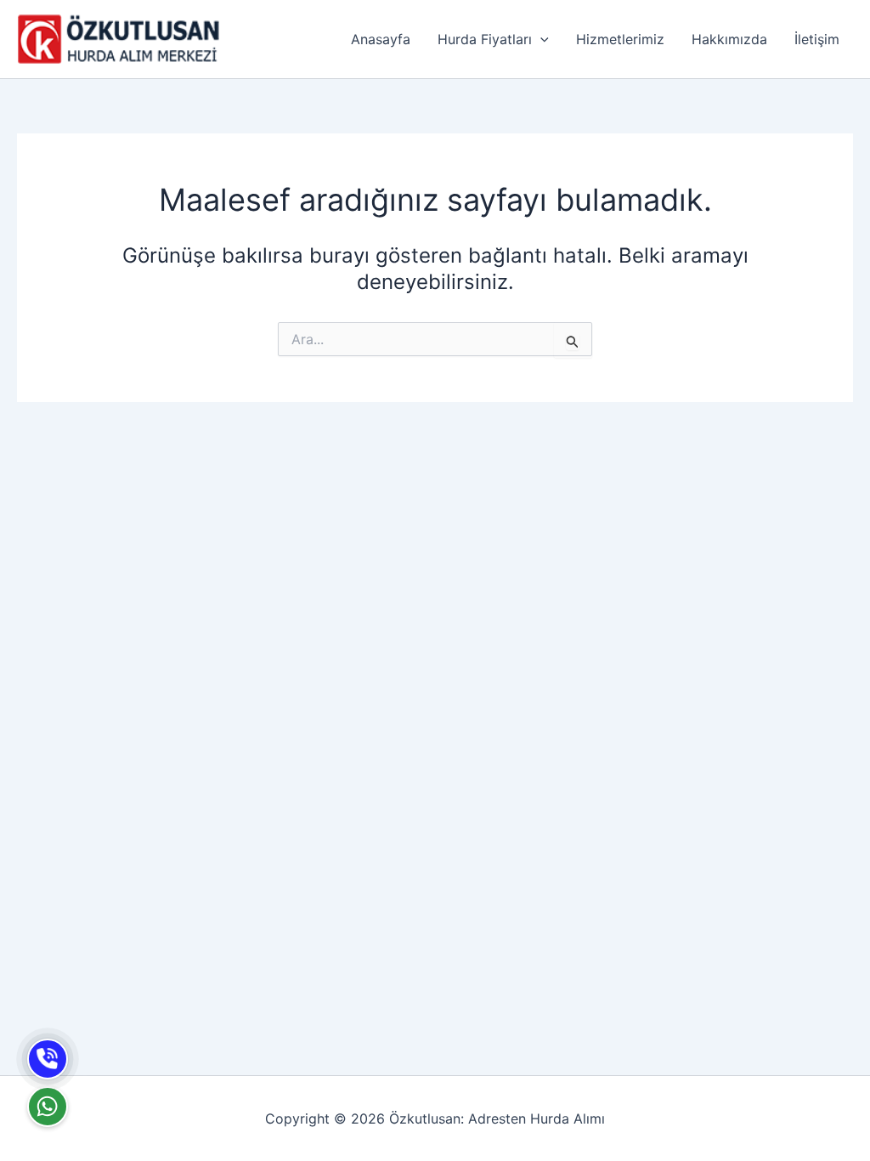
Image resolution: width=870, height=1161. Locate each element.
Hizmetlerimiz (620, 39)
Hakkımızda (729, 39)
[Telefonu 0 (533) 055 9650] (47, 1059)
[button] (540, 39)
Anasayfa (380, 39)
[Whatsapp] (47, 1106)
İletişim (816, 39)
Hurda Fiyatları (485, 39)
